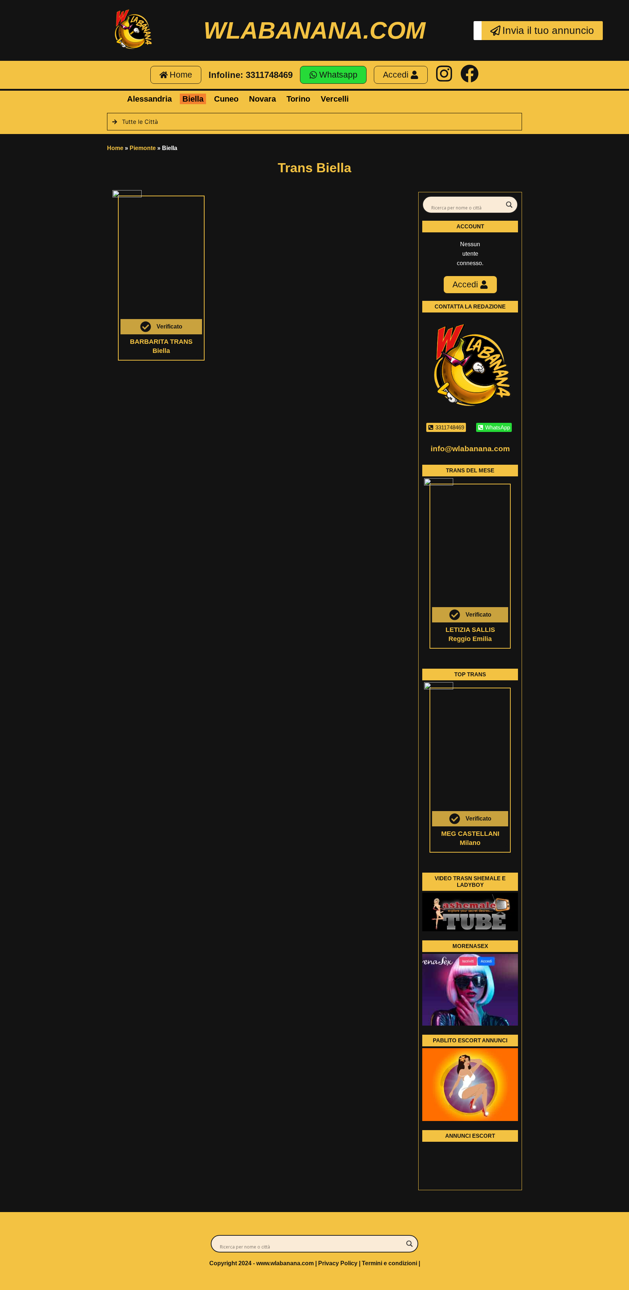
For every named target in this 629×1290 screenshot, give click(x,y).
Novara (262, 98)
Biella (192, 98)
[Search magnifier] (509, 205)
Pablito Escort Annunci (470, 1040)
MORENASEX (470, 946)
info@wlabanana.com (470, 448)
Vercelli (335, 98)
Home (115, 148)
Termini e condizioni (389, 1263)
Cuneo (226, 98)
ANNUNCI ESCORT (470, 1136)
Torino (298, 98)
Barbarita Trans (161, 341)
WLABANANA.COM (314, 30)
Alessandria (149, 98)
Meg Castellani (470, 833)
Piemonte (143, 148)
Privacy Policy (337, 1263)
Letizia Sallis (470, 629)
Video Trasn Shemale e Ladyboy (470, 881)
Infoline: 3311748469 (251, 75)
